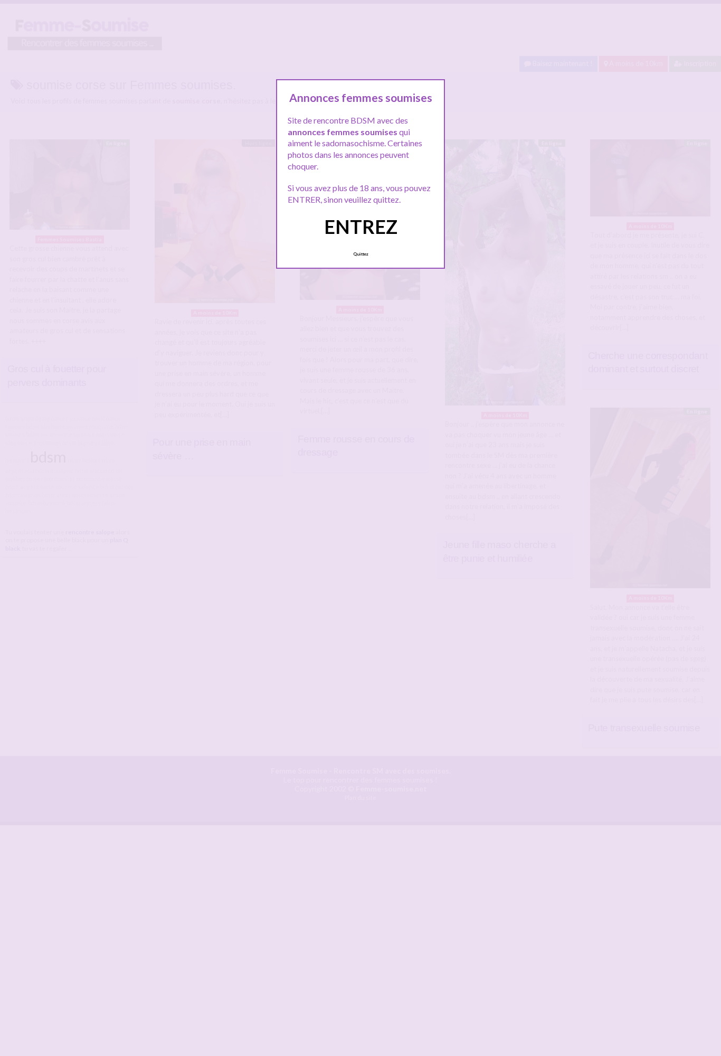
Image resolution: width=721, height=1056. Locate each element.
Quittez (360, 254)
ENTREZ (360, 226)
